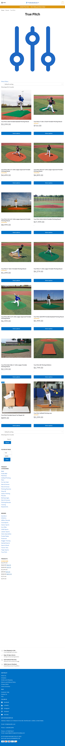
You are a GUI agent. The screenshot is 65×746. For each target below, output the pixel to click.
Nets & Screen (5, 484)
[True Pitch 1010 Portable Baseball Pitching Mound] (16, 105)
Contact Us (4, 694)
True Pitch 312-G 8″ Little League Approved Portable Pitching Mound (15, 219)
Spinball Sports (5, 543)
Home (2, 10)
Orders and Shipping (6, 680)
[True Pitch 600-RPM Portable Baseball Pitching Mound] (49, 300)
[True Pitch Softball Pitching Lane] (49, 396)
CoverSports (4, 522)
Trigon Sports (5, 550)
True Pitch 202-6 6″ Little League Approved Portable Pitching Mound (15, 170)
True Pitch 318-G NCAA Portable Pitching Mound (47, 219)
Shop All (3, 491)
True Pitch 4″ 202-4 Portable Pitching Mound (13, 269)
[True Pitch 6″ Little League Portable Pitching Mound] (49, 252)
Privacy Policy (5, 684)
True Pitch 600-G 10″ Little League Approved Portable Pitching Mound (16, 317)
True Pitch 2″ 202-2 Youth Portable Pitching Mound (48, 121)
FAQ (2, 696)
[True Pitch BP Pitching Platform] (49, 348)
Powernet (4, 538)
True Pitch (4, 552)
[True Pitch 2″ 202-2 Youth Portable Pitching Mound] (49, 105)
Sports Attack (5, 545)
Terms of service (5, 686)
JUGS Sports (4, 529)
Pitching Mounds (6, 502)
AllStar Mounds (5, 520)
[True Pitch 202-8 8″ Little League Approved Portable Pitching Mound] (49, 153)
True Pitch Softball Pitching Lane (43, 413)
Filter (7, 459)
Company (3, 678)
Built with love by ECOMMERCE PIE (10, 738)
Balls (2, 471)
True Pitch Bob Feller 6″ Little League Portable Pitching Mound (14, 365)
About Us (3, 675)
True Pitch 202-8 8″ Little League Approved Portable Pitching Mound (48, 170)
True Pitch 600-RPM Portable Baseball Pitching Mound (49, 317)
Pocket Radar (5, 536)
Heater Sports (5, 525)
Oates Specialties (6, 534)
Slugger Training (5, 541)
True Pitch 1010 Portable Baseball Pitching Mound (15, 121)
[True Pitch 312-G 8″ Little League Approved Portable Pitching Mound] (16, 202)
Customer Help (5, 692)
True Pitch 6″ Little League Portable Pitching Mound (48, 269)
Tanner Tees (4, 547)
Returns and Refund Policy (8, 682)
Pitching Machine (6, 489)
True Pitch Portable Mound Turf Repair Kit (12, 415)
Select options (16, 133)
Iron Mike (4, 527)
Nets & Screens (5, 500)
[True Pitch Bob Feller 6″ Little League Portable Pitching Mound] (16, 348)
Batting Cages (5, 498)
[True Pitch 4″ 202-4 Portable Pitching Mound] (16, 252)
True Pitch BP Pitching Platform (42, 365)
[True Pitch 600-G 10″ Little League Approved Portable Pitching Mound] (16, 300)
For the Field (4, 482)
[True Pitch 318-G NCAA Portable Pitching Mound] (49, 202)
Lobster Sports (5, 531)
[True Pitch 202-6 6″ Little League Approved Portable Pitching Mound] (16, 153)
